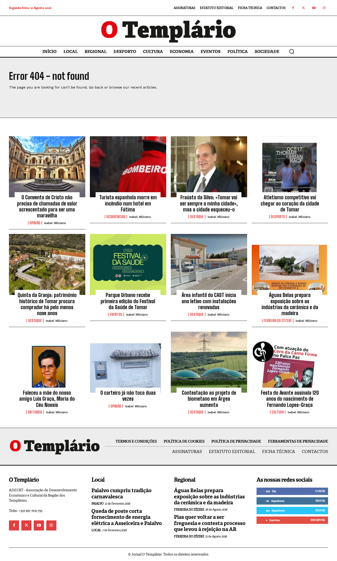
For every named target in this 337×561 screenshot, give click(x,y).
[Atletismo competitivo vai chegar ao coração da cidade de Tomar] (290, 166)
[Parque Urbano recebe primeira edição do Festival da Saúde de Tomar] (128, 264)
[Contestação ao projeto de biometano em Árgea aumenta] (209, 362)
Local (96, 530)
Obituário (35, 412)
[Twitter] (303, 8)
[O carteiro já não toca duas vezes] (128, 362)
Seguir (320, 500)
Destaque (197, 217)
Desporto (278, 217)
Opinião (35, 223)
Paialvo (97, 503)
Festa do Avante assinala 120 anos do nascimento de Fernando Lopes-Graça (290, 399)
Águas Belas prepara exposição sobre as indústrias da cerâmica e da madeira (290, 304)
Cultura (278, 412)
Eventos (116, 314)
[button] (291, 51)
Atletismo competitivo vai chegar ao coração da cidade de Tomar (290, 203)
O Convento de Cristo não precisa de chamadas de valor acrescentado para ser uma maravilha (47, 206)
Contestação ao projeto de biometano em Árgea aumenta (209, 399)
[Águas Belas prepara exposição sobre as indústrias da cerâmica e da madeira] (290, 264)
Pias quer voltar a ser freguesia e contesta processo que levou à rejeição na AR (210, 523)
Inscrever (317, 520)
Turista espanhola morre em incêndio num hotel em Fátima (128, 203)
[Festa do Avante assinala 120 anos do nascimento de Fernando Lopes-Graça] (290, 362)
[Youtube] (314, 8)
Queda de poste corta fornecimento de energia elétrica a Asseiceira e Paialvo (126, 517)
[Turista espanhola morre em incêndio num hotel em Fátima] (128, 166)
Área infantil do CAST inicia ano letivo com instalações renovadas (209, 301)
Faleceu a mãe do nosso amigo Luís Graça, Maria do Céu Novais (47, 399)
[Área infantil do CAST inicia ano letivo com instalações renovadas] (209, 264)
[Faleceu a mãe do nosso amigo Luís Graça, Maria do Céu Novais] (47, 362)
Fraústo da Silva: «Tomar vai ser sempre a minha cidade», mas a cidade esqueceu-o (209, 203)
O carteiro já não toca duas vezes (128, 396)
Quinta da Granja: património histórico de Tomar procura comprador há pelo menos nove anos (47, 304)
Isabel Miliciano (55, 223)
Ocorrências (115, 217)
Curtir (320, 491)
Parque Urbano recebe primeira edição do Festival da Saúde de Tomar (128, 301)
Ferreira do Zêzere (278, 320)
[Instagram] (324, 8)
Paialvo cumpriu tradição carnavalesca (121, 493)
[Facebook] (293, 8)
